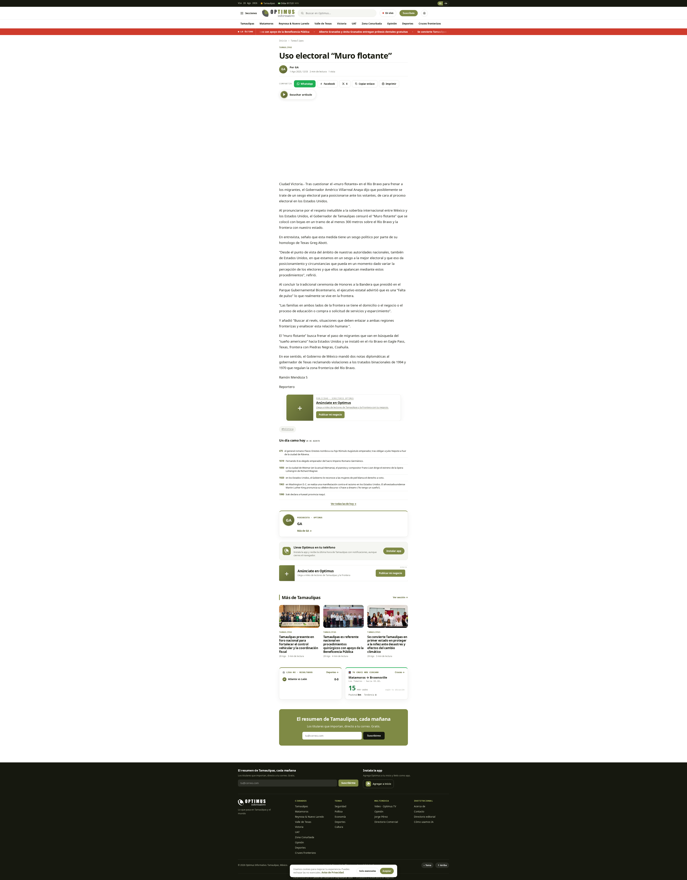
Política (339, 811)
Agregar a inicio (382, 783)
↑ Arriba (442, 865)
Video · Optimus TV (385, 806)
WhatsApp (307, 83)
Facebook (329, 83)
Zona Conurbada (372, 23)
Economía (340, 816)
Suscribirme (374, 735)
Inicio (283, 40)
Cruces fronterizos (430, 23)
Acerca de (419, 806)
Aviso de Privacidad (332, 872)
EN (446, 3)
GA (297, 67)
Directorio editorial (424, 816)
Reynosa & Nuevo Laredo (294, 23)
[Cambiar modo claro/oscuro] (424, 13)
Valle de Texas (323, 23)
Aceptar (387, 870)
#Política (287, 429)
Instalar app (393, 551)
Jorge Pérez (381, 816)
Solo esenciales (367, 870)
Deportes (407, 23)
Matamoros (266, 23)
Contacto (419, 811)
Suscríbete (409, 13)
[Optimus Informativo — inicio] (278, 13)
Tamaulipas (247, 23)
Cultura (339, 827)
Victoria (341, 23)
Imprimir (391, 83)
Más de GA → (304, 530)
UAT (354, 23)
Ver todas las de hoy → (343, 503)
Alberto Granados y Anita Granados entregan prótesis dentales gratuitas (280, 31)
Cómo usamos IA (423, 822)
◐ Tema (427, 865)
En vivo (389, 13)
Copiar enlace (367, 83)
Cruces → (400, 672)
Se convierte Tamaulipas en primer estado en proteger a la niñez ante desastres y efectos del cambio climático (401, 31)
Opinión (392, 23)
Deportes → (332, 672)
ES (440, 3)
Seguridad (340, 806)
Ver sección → (400, 597)
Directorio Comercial (386, 822)
